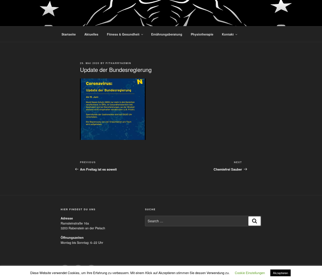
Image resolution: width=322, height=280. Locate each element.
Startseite (69, 34)
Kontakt (228, 34)
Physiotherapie (202, 34)
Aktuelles (91, 34)
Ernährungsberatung (166, 34)
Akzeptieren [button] (280, 273)
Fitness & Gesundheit (123, 34)
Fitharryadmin (118, 63)
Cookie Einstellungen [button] (250, 272)
